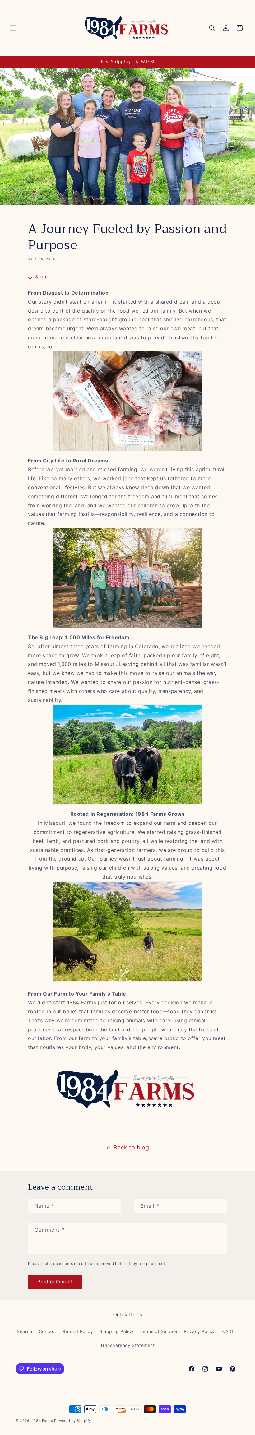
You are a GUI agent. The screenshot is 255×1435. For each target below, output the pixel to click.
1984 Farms (42, 1421)
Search (24, 1331)
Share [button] (41, 276)
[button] (13, 28)
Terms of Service (158, 1331)
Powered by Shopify (72, 1421)
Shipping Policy (117, 1331)
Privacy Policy (199, 1331)
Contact (47, 1331)
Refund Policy (78, 1331)
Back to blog (131, 1147)
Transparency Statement (127, 1345)
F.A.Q (227, 1331)
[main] (127, 684)
